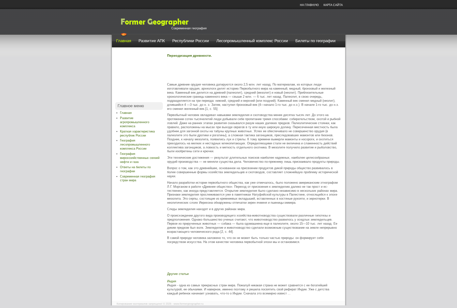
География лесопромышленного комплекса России (135, 144)
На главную (309, 5)
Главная (123, 41)
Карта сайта (333, 5)
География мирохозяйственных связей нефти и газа (139, 158)
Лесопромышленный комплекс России (252, 41)
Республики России (190, 41)
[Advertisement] (139, 76)
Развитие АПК (152, 41)
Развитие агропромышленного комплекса (134, 122)
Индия (171, 281)
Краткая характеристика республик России (137, 133)
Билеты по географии (315, 41)
